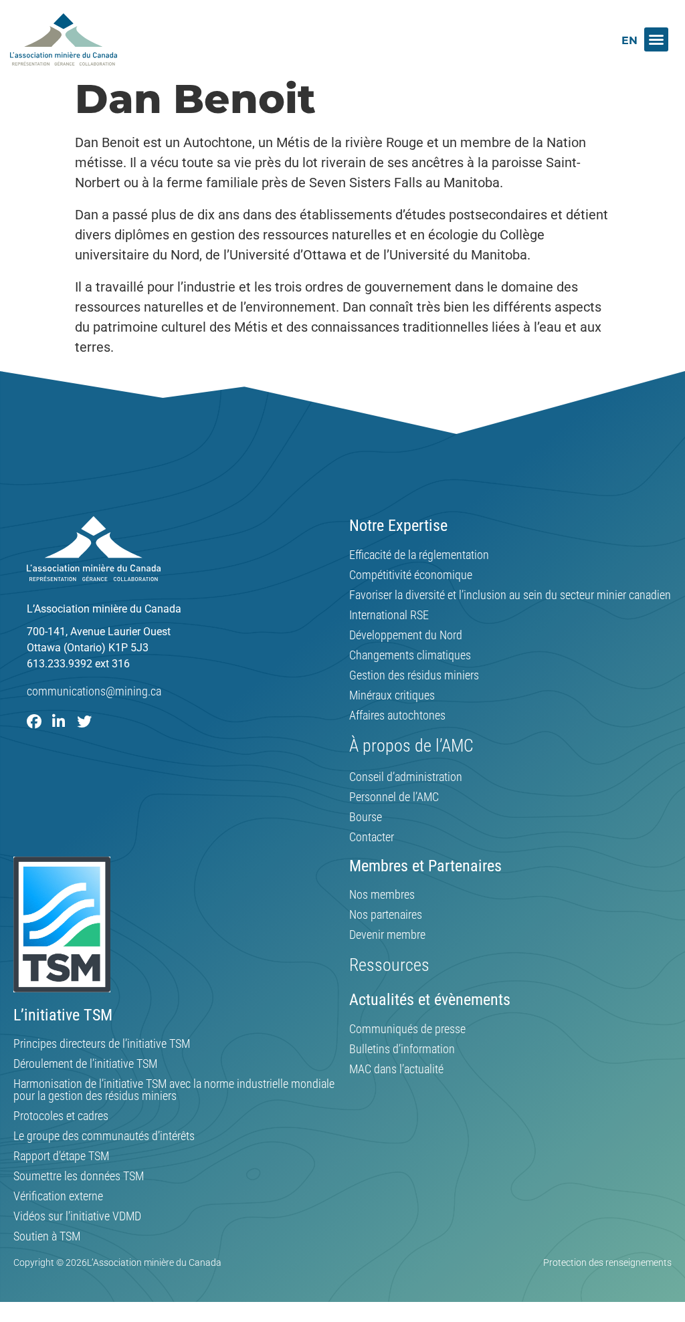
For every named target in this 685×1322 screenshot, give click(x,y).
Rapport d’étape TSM (61, 1156)
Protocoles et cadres (60, 1116)
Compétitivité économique (410, 575)
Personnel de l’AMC (394, 797)
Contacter (371, 837)
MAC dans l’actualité (396, 1069)
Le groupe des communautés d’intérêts (104, 1136)
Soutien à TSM (46, 1236)
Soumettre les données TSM (78, 1176)
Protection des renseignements (607, 1262)
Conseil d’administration (405, 777)
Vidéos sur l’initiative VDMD (77, 1216)
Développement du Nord (405, 635)
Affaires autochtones (397, 715)
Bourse (365, 817)
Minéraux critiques (392, 695)
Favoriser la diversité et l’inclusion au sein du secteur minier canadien (510, 595)
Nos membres (382, 895)
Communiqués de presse (407, 1029)
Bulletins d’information (402, 1049)
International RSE (389, 615)
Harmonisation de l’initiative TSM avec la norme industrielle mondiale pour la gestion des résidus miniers (173, 1090)
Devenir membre (387, 935)
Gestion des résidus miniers (414, 675)
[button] (656, 39)
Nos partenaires (385, 915)
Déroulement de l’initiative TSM (85, 1064)
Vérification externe (58, 1196)
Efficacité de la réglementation (419, 555)
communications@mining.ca (94, 691)
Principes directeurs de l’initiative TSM (101, 1044)
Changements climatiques (410, 655)
